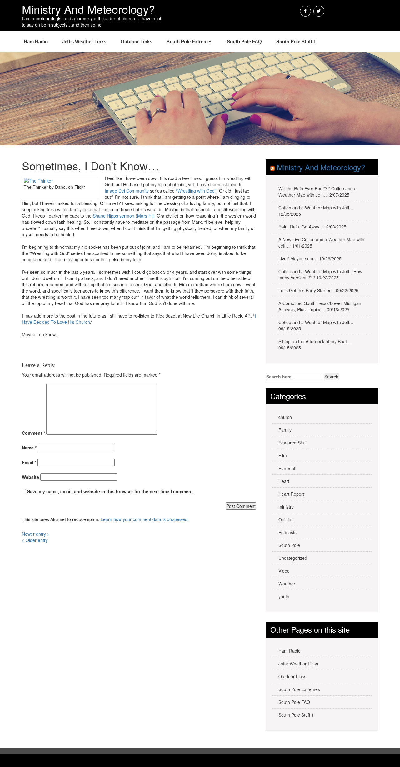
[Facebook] (305, 11)
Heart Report (291, 494)
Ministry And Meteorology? (321, 167)
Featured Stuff (292, 442)
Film (282, 455)
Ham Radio (36, 41)
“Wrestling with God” (196, 191)
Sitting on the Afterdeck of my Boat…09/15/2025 (314, 344)
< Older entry (35, 540)
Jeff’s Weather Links (84, 41)
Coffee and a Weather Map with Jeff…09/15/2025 (315, 325)
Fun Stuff (287, 468)
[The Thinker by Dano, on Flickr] (38, 180)
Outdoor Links (136, 41)
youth (283, 596)
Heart (283, 481)
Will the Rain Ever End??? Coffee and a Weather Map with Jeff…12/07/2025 (317, 191)
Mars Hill (145, 216)
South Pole (289, 545)
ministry (286, 507)
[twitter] (318, 11)
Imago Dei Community (127, 191)
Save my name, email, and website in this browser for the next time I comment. (110, 491)
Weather (286, 583)
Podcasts (287, 532)
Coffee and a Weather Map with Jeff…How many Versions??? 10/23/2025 (320, 274)
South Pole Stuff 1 (296, 41)
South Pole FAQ (244, 41)
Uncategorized (292, 558)
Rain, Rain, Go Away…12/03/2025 (312, 226)
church (285, 417)
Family (285, 430)
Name (29, 447)
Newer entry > (36, 534)
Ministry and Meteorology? (88, 9)
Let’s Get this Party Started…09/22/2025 (318, 290)
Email (29, 462)
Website (30, 477)
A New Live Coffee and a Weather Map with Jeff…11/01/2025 (321, 242)
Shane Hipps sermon (113, 216)
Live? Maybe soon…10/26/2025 (310, 258)
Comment (33, 433)
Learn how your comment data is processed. (145, 519)
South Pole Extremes (189, 41)
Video (284, 571)
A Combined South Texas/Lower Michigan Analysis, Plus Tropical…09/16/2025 (319, 306)
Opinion (286, 519)
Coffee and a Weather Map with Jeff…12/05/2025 (315, 210)
